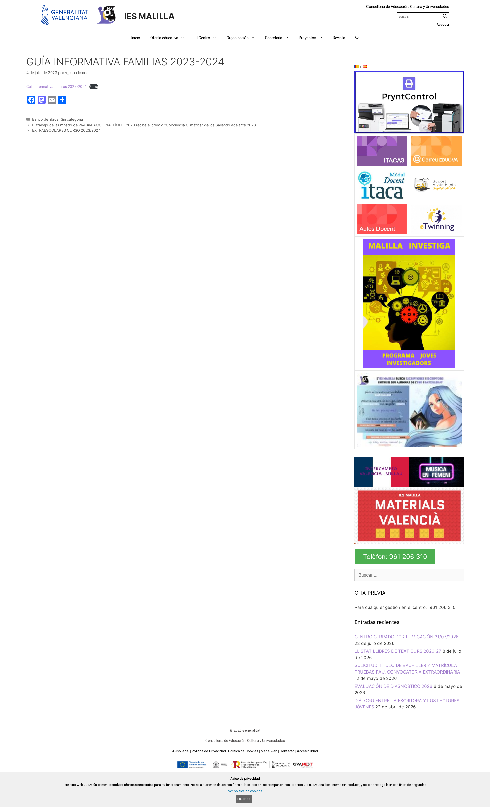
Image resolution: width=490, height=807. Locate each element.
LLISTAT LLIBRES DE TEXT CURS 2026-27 (397, 651)
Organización (238, 37)
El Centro (202, 37)
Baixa (93, 86)
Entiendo (243, 799)
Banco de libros (45, 119)
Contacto (287, 751)
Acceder (443, 24)
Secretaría (273, 37)
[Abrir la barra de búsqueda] (357, 37)
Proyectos (307, 37)
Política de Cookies (243, 751)
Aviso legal (180, 751)
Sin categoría (72, 119)
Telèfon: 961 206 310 (395, 556)
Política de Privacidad (209, 751)
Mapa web (269, 751)
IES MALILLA (149, 16)
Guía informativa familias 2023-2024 (56, 86)
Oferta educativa (164, 37)
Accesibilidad (307, 751)
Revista (339, 37)
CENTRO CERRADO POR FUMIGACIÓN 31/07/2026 (406, 636)
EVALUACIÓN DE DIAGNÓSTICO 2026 (393, 686)
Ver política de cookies (245, 791)
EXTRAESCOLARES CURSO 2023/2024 (66, 130)
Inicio (135, 37)
